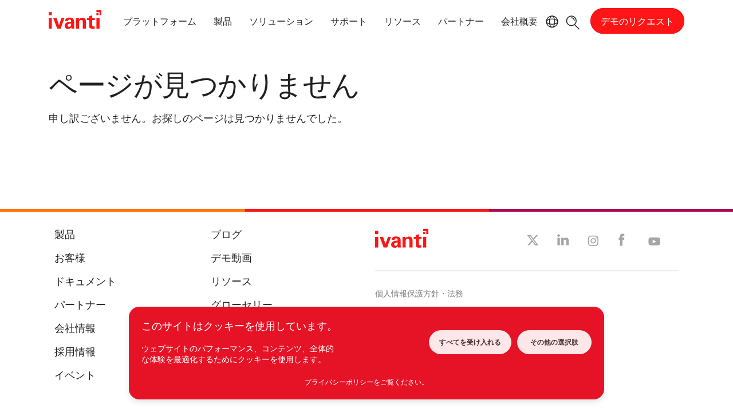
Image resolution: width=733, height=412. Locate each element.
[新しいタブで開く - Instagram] (593, 242)
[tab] (160, 23)
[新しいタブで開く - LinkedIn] (563, 242)
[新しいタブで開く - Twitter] (533, 242)
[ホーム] (75, 21)
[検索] (573, 20)
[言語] (550, 22)
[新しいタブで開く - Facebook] (621, 242)
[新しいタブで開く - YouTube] (654, 242)
